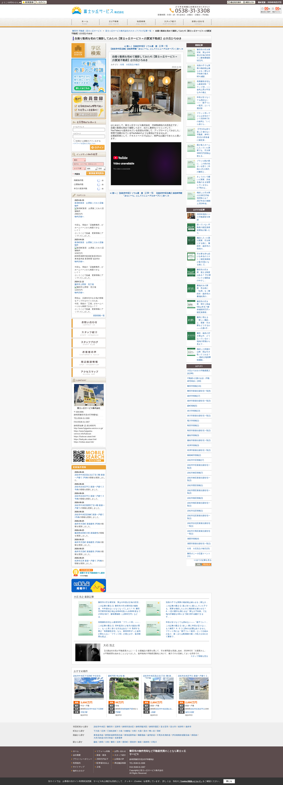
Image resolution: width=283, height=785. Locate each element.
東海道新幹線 (130, 735)
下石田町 (99, 709)
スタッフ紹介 (120, 755)
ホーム (76, 751)
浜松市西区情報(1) (195, 485)
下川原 (96, 731)
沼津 (118, 742)
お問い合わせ (120, 751)
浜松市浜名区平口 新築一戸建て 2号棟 (194, 676)
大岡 (134, 731)
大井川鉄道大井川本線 (103, 738)
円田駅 (118, 712)
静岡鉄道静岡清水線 (113, 735)
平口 (203, 709)
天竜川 (154, 742)
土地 (98, 767)
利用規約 (77, 763)
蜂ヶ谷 (152, 731)
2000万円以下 (102, 759)
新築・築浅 (101, 755)
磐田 (113, 742)
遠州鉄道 (151, 735)
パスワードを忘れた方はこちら (84, 143)
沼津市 (117, 727)
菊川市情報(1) (193, 421)
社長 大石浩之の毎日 (129, 64)
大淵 (140, 731)
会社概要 (77, 755)
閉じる (229, 781)
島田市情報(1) (193, 425)
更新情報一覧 (99, 315)
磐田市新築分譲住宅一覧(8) (198, 391)
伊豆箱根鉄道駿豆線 (180, 735)
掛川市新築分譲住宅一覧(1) (198, 416)
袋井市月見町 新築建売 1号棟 (87, 542)
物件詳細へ (79, 216)
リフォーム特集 (103, 751)
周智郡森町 (125, 709)
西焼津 (133, 742)
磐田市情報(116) (194, 386)
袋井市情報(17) (193, 396)
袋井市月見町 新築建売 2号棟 (87, 551)
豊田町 (125, 742)
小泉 (120, 731)
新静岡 (146, 742)
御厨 (140, 742)
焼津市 (181, 727)
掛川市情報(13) (193, 411)
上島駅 (153, 712)
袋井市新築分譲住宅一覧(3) (198, 401)
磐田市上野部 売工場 (84, 284)
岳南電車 (118, 738)
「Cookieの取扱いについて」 (191, 781)
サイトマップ (78, 767)
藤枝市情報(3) (193, 435)
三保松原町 (112, 731)
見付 (145, 731)
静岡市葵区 (154, 727)
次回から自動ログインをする (88, 141)
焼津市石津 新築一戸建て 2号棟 (88, 561)
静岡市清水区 (128, 727)
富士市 (173, 727)
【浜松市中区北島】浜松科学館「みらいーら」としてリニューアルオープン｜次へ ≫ (146, 49)
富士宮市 (164, 727)
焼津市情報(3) (193, 445)
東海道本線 (98, 735)
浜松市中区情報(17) (195, 460)
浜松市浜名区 (196, 709)
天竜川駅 (84, 712)
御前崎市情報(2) (194, 455)
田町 (159, 731)
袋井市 (188, 727)
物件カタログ (78, 771)
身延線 (194, 735)
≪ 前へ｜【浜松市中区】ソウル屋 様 (140, 46)
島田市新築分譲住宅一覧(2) (198, 430)
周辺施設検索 (120, 763)
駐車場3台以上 (103, 763)
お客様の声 (119, 759)
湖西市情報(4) (193, 539)
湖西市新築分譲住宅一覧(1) (198, 543)
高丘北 (169, 709)
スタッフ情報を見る (199, 656)
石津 (103, 731)
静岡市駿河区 (141, 727)
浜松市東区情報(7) (195, 473)
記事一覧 (163, 46)
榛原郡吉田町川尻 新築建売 (86, 533)
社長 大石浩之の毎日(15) (198, 548)
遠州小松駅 (189, 712)
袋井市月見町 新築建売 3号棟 (87, 524)
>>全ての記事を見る (203, 560)
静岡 (101, 742)
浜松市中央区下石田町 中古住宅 (87, 676)
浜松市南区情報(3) (195, 498)
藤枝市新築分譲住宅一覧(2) (198, 440)
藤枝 (95, 742)
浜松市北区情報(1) (195, 511)
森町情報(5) (192, 406)
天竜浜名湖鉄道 (163, 735)
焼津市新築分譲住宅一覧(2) (198, 450)
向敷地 (127, 731)
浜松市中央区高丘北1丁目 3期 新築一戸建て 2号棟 (164, 676)
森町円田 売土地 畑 (116, 676)
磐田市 (110, 727)
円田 (131, 709)
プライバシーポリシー (82, 759)
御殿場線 (141, 735)
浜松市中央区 (91, 709)
